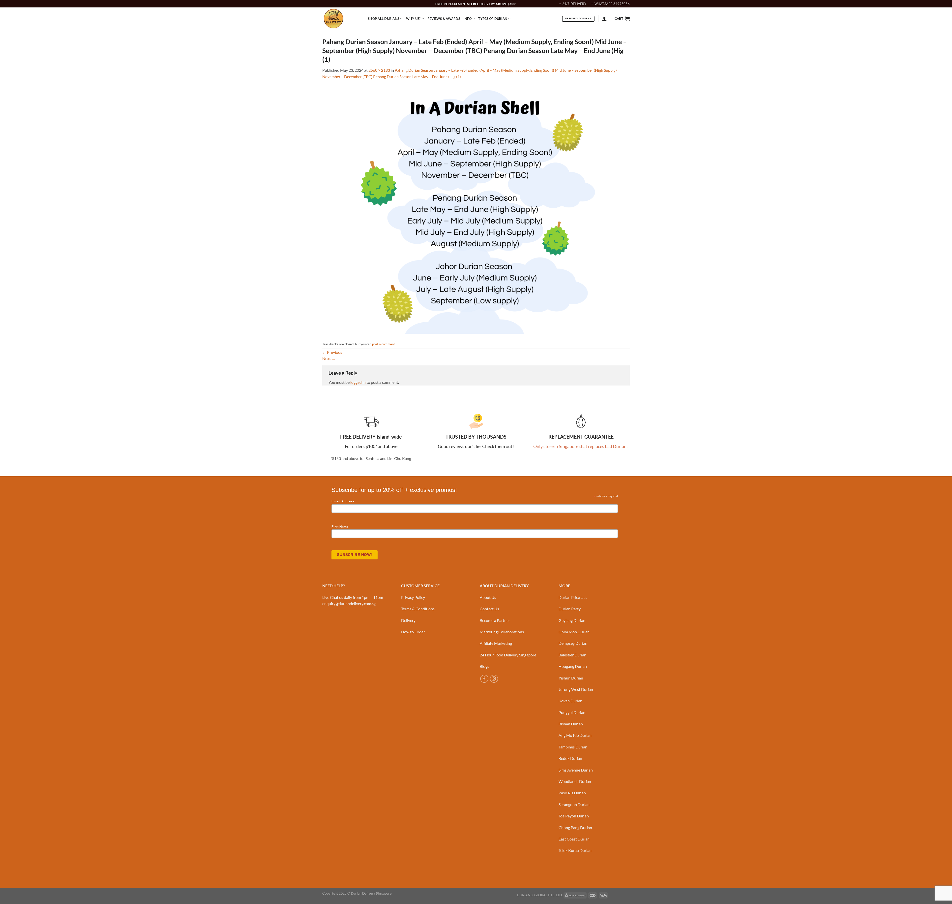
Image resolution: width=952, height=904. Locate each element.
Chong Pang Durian (575, 827)
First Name (339, 527)
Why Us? (413, 19)
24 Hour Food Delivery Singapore (508, 654)
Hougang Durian (573, 666)
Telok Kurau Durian (575, 850)
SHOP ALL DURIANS (383, 19)
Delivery (408, 620)
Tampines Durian (573, 746)
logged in (358, 382)
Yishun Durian (571, 678)
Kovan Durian (570, 700)
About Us (488, 597)
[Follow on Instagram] (494, 679)
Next (328, 358)
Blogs (484, 666)
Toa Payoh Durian (574, 815)
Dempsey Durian (573, 643)
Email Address (344, 501)
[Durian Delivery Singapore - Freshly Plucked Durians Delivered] (341, 18)
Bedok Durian (570, 758)
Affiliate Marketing (496, 643)
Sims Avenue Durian (576, 770)
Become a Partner (495, 620)
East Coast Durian (574, 839)
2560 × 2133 (379, 70)
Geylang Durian (572, 620)
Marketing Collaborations (502, 631)
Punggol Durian (572, 712)
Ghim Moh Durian (574, 631)
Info (468, 19)
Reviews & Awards (443, 19)
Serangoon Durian (574, 804)
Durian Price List (573, 597)
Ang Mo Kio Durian (575, 735)
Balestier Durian (572, 654)
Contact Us (489, 608)
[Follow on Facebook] (484, 679)
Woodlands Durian (575, 781)
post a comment (383, 344)
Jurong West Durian (576, 689)
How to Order (413, 631)
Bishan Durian (571, 723)
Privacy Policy (413, 597)
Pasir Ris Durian (572, 792)
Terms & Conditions (418, 608)
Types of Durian (492, 19)
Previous (332, 352)
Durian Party (570, 608)
